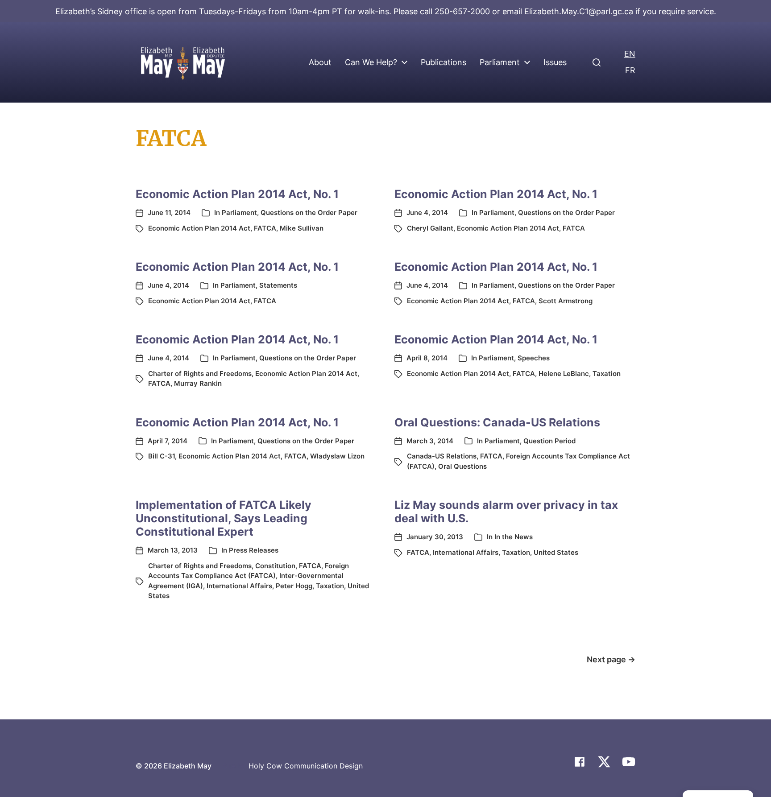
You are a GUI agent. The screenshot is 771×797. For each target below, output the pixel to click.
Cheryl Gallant (430, 228)
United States (556, 552)
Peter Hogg (294, 586)
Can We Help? (371, 62)
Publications (443, 62)
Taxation (607, 373)
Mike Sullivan (301, 228)
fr (630, 70)
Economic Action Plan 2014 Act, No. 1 (237, 194)
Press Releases (253, 550)
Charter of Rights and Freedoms (200, 373)
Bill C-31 (161, 456)
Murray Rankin (198, 383)
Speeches (534, 358)
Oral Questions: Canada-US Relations (497, 422)
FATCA (265, 228)
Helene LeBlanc (564, 373)
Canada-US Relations (442, 456)
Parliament (500, 62)
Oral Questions (462, 466)
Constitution (275, 566)
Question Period (549, 441)
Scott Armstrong (566, 301)
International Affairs (239, 586)
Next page (611, 659)
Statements (278, 285)
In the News (513, 537)
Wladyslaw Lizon (337, 456)
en (629, 53)
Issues (555, 62)
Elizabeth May (187, 765)
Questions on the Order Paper (309, 212)
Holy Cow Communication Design (306, 765)
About (320, 62)
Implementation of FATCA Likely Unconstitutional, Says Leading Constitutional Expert (223, 518)
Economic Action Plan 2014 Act (199, 228)
